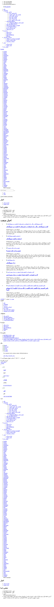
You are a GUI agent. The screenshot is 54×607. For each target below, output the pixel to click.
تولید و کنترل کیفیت (10, 40)
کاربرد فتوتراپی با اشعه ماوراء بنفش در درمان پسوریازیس (22, 275)
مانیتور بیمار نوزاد (13, 17)
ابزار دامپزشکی (9, 29)
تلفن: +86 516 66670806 (8, 335)
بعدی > (12, 299)
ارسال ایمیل (3, 362)
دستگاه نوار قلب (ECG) (11, 24)
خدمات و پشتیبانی (7, 37)
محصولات (5, 10)
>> (10, 299)
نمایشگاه (8, 36)
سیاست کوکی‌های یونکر (8, 309)
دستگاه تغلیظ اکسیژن (11, 26)
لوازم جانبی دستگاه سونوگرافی (16, 22)
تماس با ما (5, 46)
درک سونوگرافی (10, 263)
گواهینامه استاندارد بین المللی (13, 38)
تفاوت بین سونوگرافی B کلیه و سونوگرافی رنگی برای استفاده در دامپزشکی (27, 226)
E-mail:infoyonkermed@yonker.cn (11, 337)
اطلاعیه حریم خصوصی (8, 311)
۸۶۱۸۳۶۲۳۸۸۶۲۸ (7, 385)
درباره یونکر (9, 32)
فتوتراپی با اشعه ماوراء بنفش (13, 25)
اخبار (4, 42)
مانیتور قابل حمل (13, 18)
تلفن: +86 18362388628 (8, 336)
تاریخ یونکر (8, 33)
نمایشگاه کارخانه (10, 34)
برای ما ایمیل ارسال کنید (9, 355)
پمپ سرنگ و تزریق (10, 28)
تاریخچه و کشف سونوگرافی (14, 239)
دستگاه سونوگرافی (10, 21)
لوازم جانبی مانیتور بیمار (14, 20)
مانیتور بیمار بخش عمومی (15, 14)
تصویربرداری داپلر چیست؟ (13, 251)
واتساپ (2, 363)
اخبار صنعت (9, 45)
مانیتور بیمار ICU (13, 13)
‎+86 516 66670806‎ (7, 396)
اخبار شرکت (9, 44)
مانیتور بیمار (9, 12)
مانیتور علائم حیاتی (13, 16)
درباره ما (5, 30)
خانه (4, 9)
